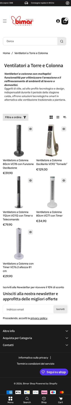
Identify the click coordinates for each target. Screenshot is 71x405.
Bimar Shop (29, 383)
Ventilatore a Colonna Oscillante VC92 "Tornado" (51, 162)
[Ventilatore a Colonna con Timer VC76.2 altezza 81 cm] (19, 244)
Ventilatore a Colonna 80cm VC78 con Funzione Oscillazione (18, 164)
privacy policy (38, 318)
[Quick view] (30, 128)
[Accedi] (58, 21)
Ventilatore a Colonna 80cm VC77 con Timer (49, 213)
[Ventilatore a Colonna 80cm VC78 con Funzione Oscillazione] (19, 141)
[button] (6, 21)
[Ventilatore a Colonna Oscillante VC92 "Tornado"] (52, 141)
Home (6, 53)
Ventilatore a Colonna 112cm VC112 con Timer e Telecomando (18, 215)
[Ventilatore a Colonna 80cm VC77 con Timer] (52, 192)
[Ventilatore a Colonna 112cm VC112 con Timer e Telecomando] (19, 192)
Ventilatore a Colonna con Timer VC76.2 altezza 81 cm (18, 267)
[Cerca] (61, 41)
